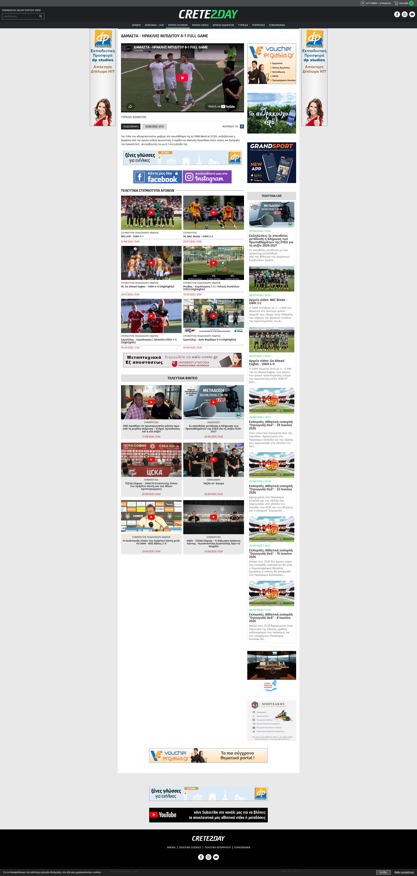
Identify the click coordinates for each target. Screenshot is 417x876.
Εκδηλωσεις (213, 422)
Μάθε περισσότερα (404, 872)
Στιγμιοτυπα (127, 232)
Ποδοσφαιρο (130, 126)
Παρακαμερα (213, 479)
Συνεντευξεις (151, 422)
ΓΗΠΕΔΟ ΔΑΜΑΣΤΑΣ (133, 117)
